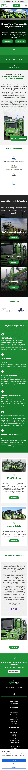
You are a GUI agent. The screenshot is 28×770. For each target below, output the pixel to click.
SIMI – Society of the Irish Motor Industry (14, 187)
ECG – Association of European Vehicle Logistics (14, 161)
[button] (26, 5)
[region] (14, 759)
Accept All (14, 760)
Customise (14, 763)
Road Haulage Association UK (14, 178)
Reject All (14, 767)
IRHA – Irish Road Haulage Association (14, 169)
